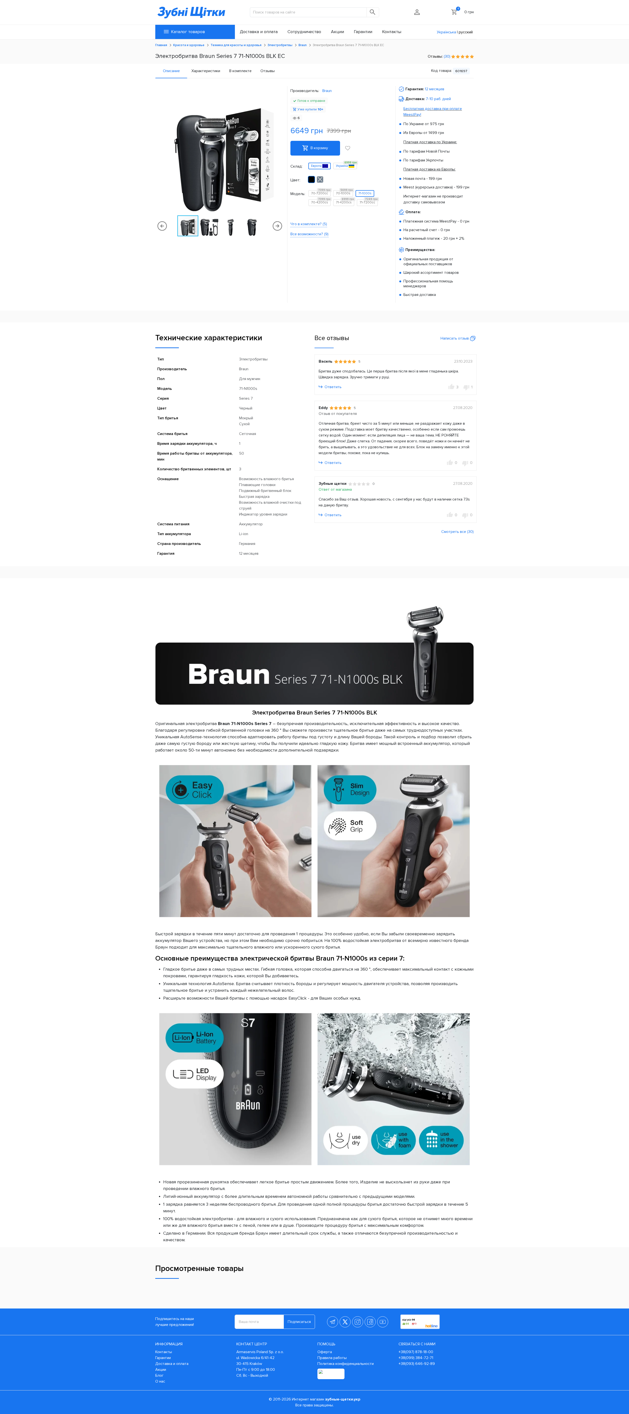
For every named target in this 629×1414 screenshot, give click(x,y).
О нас (160, 1381)
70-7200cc (320, 192)
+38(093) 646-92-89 (417, 1363)
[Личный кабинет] (417, 12)
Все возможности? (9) (309, 234)
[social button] (332, 1321)
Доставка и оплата (171, 1363)
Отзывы (267, 70)
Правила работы (332, 1357)
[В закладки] (347, 148)
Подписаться (299, 1321)
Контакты (163, 1351)
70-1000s (344, 192)
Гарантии (163, 1357)
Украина (346, 165)
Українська (446, 32)
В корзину (319, 147)
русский (466, 32)
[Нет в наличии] (320, 179)
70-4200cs (320, 201)
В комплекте (240, 70)
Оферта (324, 1351)
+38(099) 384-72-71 (416, 1357)
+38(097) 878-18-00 (416, 1351)
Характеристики (205, 70)
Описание (171, 70)
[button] (280, 150)
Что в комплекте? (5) (308, 224)
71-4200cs (345, 201)
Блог (159, 1375)
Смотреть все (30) (457, 531)
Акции (160, 1369)
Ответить (333, 386)
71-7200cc (368, 201)
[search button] (373, 12)
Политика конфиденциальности (345, 1363)
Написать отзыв (455, 338)
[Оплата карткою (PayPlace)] (330, 1374)
